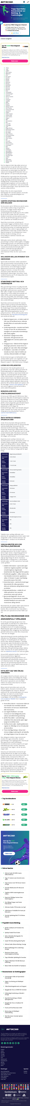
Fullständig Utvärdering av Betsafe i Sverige (14, 993)
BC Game (8, 76)
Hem (12, 6)
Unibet (7, 157)
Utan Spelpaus (4, 1076)
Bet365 (8, 78)
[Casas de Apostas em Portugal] (10, 1089)
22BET (7, 71)
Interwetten (9, 121)
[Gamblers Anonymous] (24, 1095)
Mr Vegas (8, 132)
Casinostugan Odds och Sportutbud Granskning (14, 977)
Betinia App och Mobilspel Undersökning (12, 1011)
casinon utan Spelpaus (16, 384)
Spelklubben (9, 152)
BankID (2, 1052)
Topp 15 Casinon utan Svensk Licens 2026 (14, 878)
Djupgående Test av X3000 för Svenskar (16, 989)
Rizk (7, 147)
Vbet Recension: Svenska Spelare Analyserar (14, 1016)
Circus (7, 98)
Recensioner (9, 1098)
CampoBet (8, 92)
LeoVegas (8, 125)
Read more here (5, 57)
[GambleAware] (11, 1092)
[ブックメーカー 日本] (28, 1089)
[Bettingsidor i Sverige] (7, 1087)
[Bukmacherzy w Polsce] (14, 1089)
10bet (7, 68)
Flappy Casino (9, 106)
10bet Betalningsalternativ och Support (15, 986)
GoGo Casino (9, 114)
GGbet (7, 112)
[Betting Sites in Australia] (10, 1085)
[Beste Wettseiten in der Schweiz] (21, 1087)
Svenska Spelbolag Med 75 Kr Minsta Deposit (15, 916)
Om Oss (26, 1098)
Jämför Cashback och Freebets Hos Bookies (14, 928)
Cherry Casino (9, 96)
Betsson (8, 88)
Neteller (3, 1064)
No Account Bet (10, 135)
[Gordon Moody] (8, 1095)
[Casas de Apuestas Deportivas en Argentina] (28, 1087)
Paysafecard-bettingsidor (20, 314)
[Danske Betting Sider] (12, 1087)
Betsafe (8, 86)
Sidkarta (14, 1098)
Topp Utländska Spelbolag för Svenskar (15, 957)
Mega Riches (9, 128)
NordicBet (8, 136)
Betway (8, 89)
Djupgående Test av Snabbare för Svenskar (14, 1003)
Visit (23, 804)
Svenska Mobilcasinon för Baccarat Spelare (14, 888)
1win (7, 69)
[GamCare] (22, 1092)
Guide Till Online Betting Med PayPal (15, 941)
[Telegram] (2, 1043)
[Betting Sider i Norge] (10, 1087)
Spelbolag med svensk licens (8, 1073)
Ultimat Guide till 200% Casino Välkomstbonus (13, 873)
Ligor (4, 1098)
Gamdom (8, 111)
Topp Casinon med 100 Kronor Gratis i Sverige (15, 883)
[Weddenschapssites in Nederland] (14, 1087)
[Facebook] (8, 1043)
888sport (8, 73)
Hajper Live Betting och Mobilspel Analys (14, 982)
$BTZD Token (20, 1098)
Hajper (7, 118)
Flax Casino (9, 108)
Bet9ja (7, 79)
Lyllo (7, 126)
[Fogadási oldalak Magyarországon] (21, 1089)
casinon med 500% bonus (8, 413)
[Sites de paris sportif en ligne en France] (28, 1085)
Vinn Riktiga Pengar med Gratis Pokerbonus (13, 902)
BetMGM (8, 85)
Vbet (7, 158)
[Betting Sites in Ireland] (5, 1085)
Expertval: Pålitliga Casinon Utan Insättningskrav (14, 898)
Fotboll (25, 1071)
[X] (5, 1043)
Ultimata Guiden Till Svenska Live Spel (15, 907)
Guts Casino (9, 116)
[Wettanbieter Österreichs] (19, 1087)
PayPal (2, 1049)
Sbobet (7, 148)
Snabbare (8, 149)
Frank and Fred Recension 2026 (13, 1007)
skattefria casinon (11, 651)
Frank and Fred (10, 109)
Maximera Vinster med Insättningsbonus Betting (11, 953)
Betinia (8, 83)
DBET (7, 102)
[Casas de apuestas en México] (26, 1087)
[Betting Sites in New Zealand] (17, 1085)
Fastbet (8, 105)
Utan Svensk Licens (6, 1074)
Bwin (7, 91)
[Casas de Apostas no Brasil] (12, 1089)
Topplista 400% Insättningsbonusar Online (14, 893)
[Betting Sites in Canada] (14, 1085)
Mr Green (8, 131)
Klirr (7, 122)
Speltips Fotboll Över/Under (12, 932)
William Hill (9, 161)
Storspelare (9, 154)
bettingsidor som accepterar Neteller (14, 698)
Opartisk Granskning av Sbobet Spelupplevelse (13, 998)
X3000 (7, 162)
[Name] (28, 2)
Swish (2, 1051)
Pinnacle (8, 141)
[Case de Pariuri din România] (19, 1089)
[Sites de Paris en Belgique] (3, 1087)
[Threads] (13, 1043)
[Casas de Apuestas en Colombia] (5, 1089)
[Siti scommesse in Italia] (26, 1085)
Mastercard (4, 1059)
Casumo (8, 95)
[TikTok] (18, 1043)
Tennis (25, 1073)
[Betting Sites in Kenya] (19, 1085)
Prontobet (8, 145)
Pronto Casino (9, 144)
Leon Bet (8, 124)
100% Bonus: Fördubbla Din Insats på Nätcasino (15, 911)
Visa (2, 1057)
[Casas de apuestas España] (24, 1087)
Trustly (2, 1054)
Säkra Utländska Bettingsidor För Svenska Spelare (14, 936)
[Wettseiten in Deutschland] (17, 1087)
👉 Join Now (15, 33)
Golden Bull (9, 115)
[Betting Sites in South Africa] (24, 1085)
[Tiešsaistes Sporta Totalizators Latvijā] (24, 1089)
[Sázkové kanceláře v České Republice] (17, 1089)
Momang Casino (10, 129)
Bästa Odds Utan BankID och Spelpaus (15, 965)
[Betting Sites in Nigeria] (21, 1085)
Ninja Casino (9, 134)
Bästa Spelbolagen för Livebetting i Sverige (14, 948)
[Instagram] (10, 1043)
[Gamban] (16, 1095)
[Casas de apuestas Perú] (7, 1089)
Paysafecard (4, 1060)
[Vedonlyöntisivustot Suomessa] (5, 1087)
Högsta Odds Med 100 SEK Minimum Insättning (15, 961)
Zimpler (3, 1056)
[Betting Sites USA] (7, 1085)
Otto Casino (9, 138)
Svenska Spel (9, 155)
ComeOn (8, 99)
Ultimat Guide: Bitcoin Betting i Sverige (15, 944)
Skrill (2, 1065)
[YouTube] (16, 1043)
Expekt (7, 104)
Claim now (14, 61)
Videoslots (8, 159)
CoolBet (8, 101)
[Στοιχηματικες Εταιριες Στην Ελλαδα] (26, 1089)
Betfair (7, 81)
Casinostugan (9, 93)
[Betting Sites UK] (3, 1085)
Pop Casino (9, 142)
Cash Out (3, 1079)
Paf (6, 139)
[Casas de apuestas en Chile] (3, 1089)
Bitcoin (2, 1062)
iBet (7, 119)
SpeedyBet (9, 151)
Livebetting (3, 1077)
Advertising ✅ (15, 1099)
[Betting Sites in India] (12, 1085)
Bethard (8, 82)
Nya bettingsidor (5, 1071)
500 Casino (9, 72)
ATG (7, 75)
